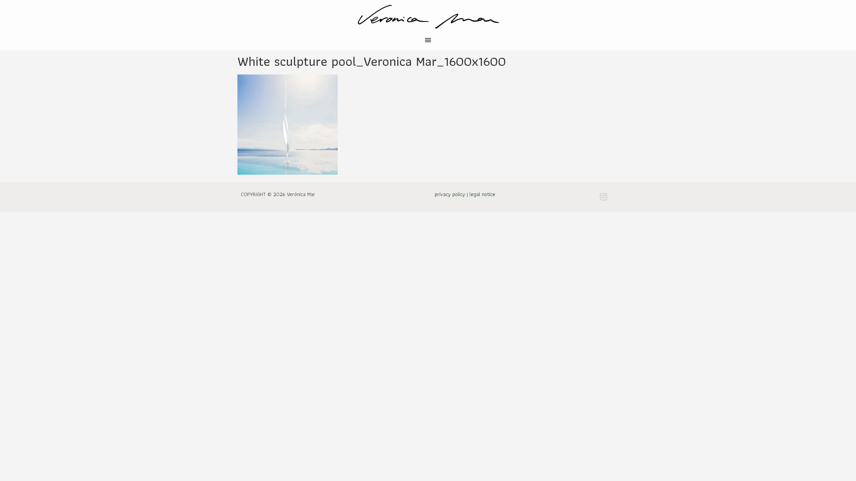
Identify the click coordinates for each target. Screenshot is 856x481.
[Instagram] (603, 196)
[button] (428, 41)
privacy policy (450, 194)
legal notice (482, 194)
